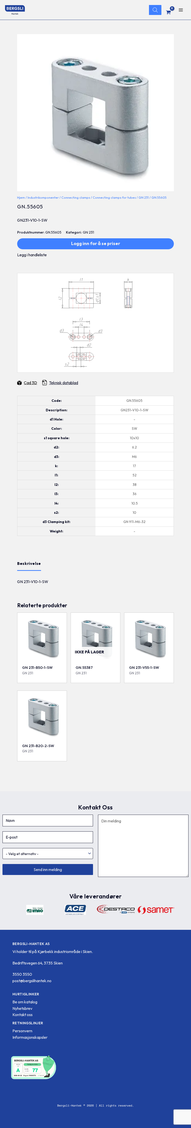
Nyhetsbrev (22, 1008)
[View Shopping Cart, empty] (168, 12)
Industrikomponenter (43, 197)
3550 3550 (22, 974)
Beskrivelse (29, 563)
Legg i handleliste (32, 254)
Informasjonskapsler (30, 1037)
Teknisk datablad (63, 382)
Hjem (21, 197)
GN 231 (144, 197)
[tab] (29, 563)
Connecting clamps (75, 197)
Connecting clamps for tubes (114, 197)
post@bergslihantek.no (31, 980)
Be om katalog (24, 1001)
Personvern (22, 1030)
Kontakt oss (22, 1014)
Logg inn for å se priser (95, 243)
